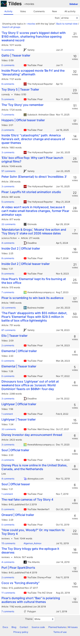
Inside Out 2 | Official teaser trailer (25, 264)
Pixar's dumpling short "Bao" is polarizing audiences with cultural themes (30, 600)
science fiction (9, 238)
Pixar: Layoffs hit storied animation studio (31, 192)
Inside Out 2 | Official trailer (20, 248)
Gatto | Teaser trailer (15, 55)
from (57, 17)
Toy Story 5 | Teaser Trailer (20, 89)
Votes (23, 11)
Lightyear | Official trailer (18, 404)
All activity (70, 11)
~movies (29, 3)
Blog (14, 627)
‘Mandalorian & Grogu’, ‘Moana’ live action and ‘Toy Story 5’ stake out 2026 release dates (33, 231)
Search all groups (11, 27)
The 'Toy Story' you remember (22, 105)
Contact (24, 627)
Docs (5, 627)
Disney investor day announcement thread (31, 435)
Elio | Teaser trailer (14, 335)
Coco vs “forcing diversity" (20, 583)
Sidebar (73, 4)
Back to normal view (67, 23)
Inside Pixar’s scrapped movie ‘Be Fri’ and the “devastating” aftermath (33, 72)
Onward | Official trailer (17, 515)
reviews (5, 538)
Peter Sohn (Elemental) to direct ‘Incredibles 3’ (34, 176)
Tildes (15, 3)
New (54, 11)
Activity (8, 11)
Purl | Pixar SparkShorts (18, 567)
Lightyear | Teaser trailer (18, 419)
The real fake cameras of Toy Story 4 (27, 499)
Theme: (29, 618)
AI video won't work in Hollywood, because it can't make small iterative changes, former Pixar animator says (35, 210)
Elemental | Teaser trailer (18, 366)
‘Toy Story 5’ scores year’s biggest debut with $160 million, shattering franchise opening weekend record (33, 36)
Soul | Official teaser (15, 484)
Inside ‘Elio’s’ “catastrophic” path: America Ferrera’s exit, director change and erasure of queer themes (33, 139)
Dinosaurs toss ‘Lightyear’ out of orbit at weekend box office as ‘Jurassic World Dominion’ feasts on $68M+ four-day (30, 385)
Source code (38, 627)
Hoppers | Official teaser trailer (23, 120)
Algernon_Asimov (32, 543)
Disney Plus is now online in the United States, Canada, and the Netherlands (34, 467)
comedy (5, 94)
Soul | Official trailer (15, 450)
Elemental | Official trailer (19, 351)
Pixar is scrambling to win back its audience (32, 298)
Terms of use (60, 632)
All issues (73, 627)
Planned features (57, 627)
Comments (39, 11)
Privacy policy (20, 632)
